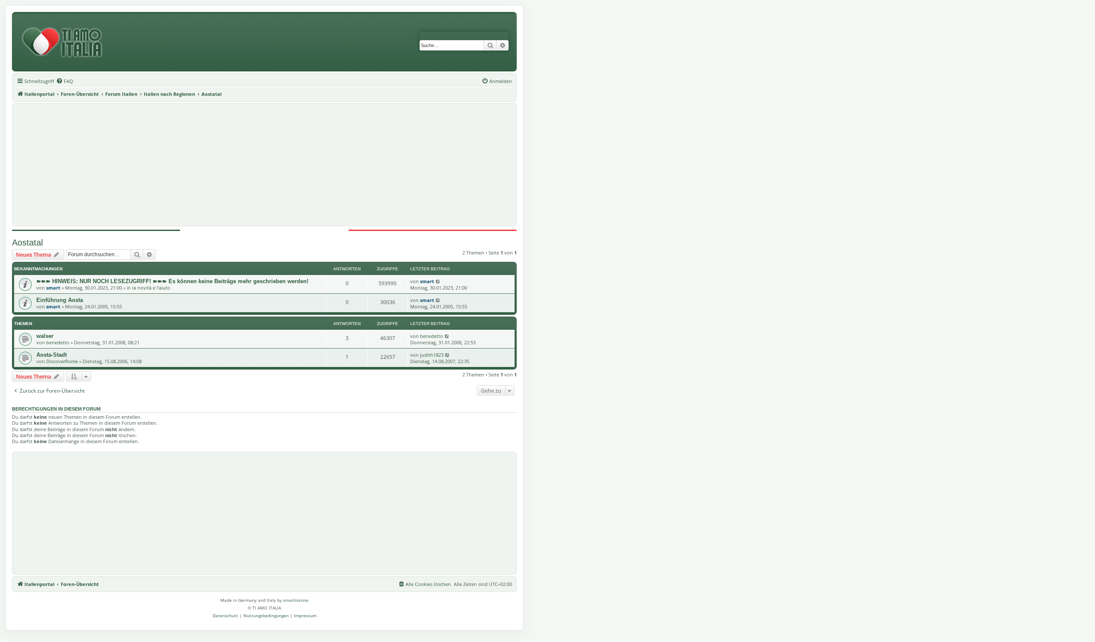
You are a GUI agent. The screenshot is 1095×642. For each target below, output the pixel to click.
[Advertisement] (264, 165)
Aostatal (27, 242)
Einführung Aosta (59, 300)
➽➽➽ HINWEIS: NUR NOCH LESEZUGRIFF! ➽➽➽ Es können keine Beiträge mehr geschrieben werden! (172, 281)
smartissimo (295, 600)
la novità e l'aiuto (151, 287)
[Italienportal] (65, 42)
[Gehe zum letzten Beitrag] (438, 281)
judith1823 (432, 355)
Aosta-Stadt (51, 355)
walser (44, 336)
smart (53, 287)
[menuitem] (64, 81)
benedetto (57, 342)
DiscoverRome (62, 361)
